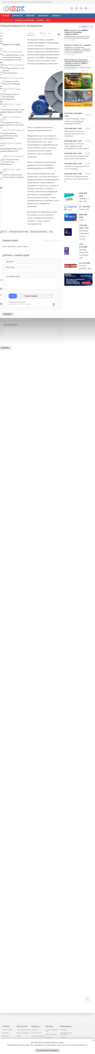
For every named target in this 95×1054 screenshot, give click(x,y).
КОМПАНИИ (30, 16)
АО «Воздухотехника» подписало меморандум (11, 82)
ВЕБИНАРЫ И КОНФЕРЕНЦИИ (24, 20)
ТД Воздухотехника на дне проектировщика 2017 (12, 149)
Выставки (5, 1036)
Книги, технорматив (23, 1033)
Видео (19, 1036)
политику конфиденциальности (74, 1045)
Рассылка (49, 1037)
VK (76, 8)
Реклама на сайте (51, 1034)
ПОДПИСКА (56, 16)
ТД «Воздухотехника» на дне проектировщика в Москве (13, 110)
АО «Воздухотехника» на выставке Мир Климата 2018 (13, 123)
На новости (34, 1029)
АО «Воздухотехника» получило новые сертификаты (10, 161)
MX (86, 8)
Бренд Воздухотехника (39, 232)
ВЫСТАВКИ (39, 20)
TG (72, 8)
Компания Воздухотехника (18, 232)
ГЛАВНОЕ (5, 16)
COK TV (48, 20)
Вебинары (5, 1033)
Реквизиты (63, 1029)
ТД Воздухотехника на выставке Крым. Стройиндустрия (10, 96)
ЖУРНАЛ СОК (17, 16)
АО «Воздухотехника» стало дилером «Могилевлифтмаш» (13, 70)
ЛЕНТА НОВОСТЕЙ (7, 20)
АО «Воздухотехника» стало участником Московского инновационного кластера (13, 57)
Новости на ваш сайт (38, 1036)
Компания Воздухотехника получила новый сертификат (13, 175)
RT (81, 8)
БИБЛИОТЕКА (43, 16)
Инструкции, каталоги (23, 1029)
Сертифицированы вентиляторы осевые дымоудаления (10, 135)
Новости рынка (84, 27)
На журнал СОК (36, 1033)
